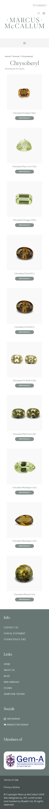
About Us (9, 670)
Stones (16, 56)
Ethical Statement (14, 633)
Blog (7, 676)
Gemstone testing (14, 694)
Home (8, 56)
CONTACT (41, 5)
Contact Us (11, 627)
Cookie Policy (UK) (15, 639)
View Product (24, 118)
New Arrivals (11, 682)
